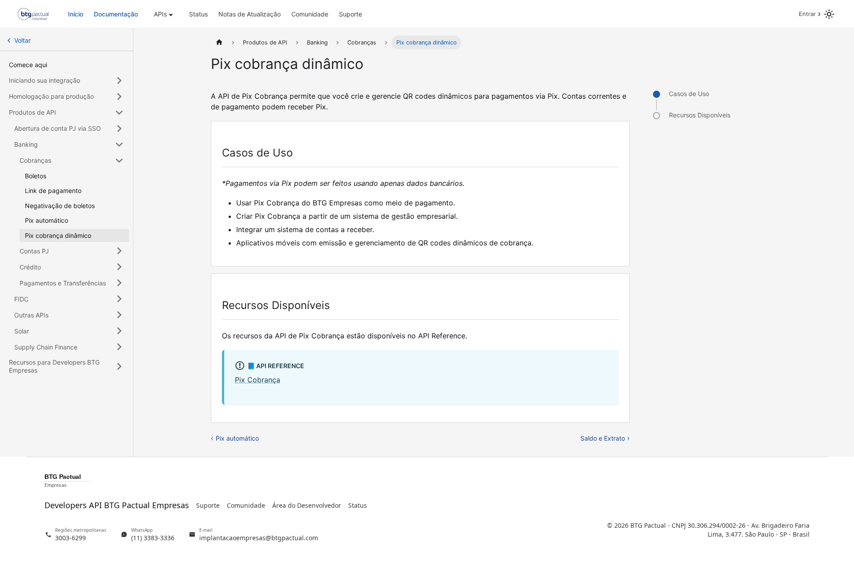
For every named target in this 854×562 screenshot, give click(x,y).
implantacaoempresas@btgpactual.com (258, 538)
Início (75, 14)
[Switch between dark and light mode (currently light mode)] (829, 14)
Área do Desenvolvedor (306, 505)
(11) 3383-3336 (152, 538)
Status (198, 14)
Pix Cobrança (257, 379)
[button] (66, 80)
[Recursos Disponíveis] (656, 115)
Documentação (116, 14)
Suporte (350, 14)
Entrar (807, 13)
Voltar (22, 40)
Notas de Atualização (249, 14)
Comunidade (309, 14)
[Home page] (219, 42)
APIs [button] (160, 14)
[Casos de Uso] (656, 94)
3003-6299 (70, 538)
